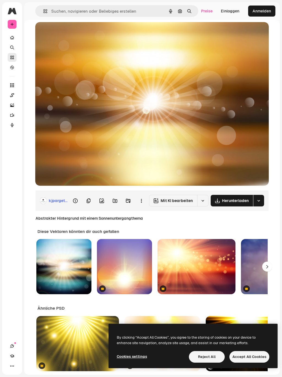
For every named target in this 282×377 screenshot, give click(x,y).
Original (70, 32)
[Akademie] (12, 356)
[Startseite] (12, 37)
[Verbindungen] (12, 346)
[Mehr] (12, 366)
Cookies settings (132, 356)
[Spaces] (12, 95)
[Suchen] (12, 47)
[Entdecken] (12, 67)
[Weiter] (267, 266)
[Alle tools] (12, 85)
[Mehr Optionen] (141, 200)
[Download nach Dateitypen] (258, 200)
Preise (207, 11)
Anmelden (262, 11)
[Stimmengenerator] (12, 125)
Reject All (207, 356)
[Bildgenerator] (12, 105)
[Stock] (12, 57)
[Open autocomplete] (43, 11)
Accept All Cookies (249, 356)
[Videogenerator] (12, 115)
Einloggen (230, 11)
